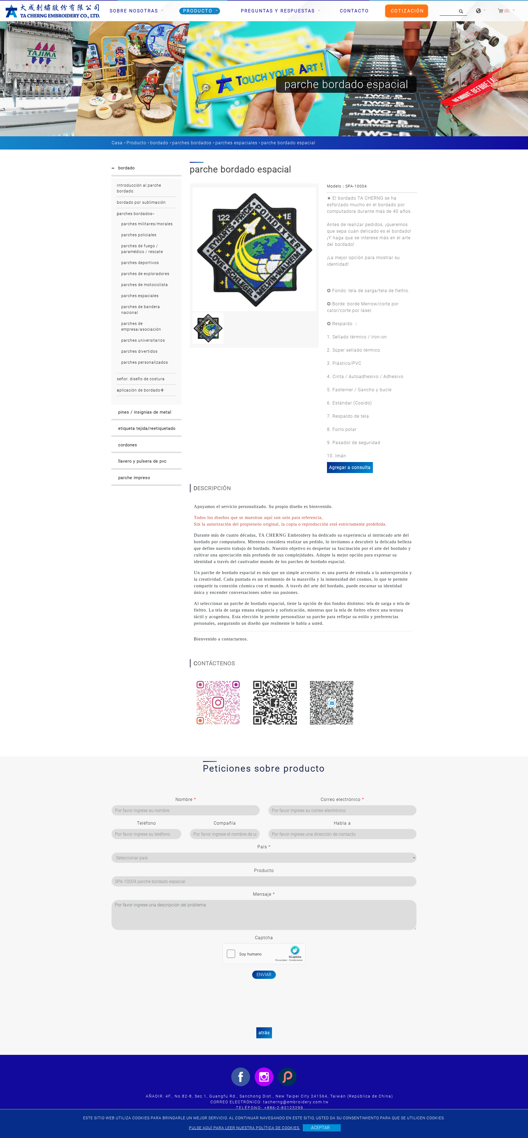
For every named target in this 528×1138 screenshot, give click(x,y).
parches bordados (191, 142)
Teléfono (146, 823)
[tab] (146, 169)
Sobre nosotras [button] (135, 10)
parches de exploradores (145, 273)
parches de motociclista (144, 285)
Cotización (407, 10)
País (264, 846)
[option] (254, 249)
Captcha (264, 937)
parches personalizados (144, 362)
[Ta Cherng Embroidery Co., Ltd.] (52, 11)
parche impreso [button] (134, 477)
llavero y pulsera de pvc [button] (142, 461)
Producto (136, 142)
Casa (117, 142)
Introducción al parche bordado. (139, 188)
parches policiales (138, 235)
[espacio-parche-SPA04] (254, 249)
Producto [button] (199, 10)
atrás (264, 1032)
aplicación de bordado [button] (138, 390)
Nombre (185, 799)
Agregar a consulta (350, 467)
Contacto (354, 10)
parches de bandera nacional (140, 310)
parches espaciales (236, 142)
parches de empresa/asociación (141, 326)
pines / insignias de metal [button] (144, 412)
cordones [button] (127, 444)
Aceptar (320, 1127)
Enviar (264, 974)
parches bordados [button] (134, 213)
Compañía (225, 823)
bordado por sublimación (141, 202)
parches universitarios (143, 340)
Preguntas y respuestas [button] (279, 10)
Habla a (342, 823)
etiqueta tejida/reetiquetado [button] (146, 428)
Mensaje (264, 894)
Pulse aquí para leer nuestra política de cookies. (244, 1128)
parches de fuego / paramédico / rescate (142, 249)
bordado (159, 142)
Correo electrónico (342, 799)
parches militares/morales (147, 224)
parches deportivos (140, 262)
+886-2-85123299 (283, 1108)
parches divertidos (139, 351)
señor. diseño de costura (141, 379)
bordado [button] (126, 167)
